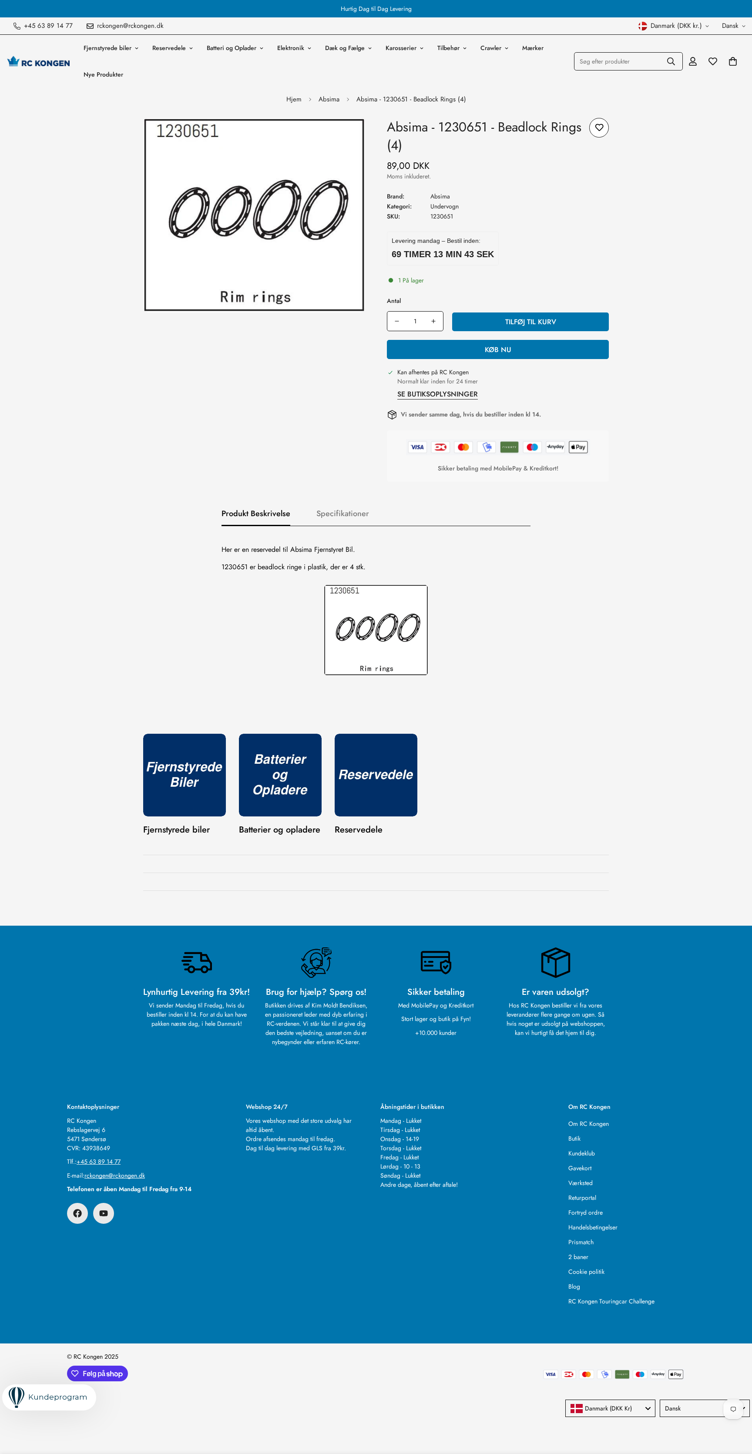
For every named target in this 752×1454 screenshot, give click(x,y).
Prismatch (581, 1242)
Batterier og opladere (279, 829)
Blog (574, 1286)
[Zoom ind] (346, 136)
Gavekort (579, 1168)
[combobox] (610, 1408)
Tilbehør (448, 48)
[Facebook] (77, 1213)
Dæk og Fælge (345, 48)
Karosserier (401, 48)
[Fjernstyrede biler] (184, 775)
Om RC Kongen (588, 1123)
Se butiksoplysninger (437, 394)
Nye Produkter (103, 74)
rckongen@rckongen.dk (114, 1175)
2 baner (578, 1257)
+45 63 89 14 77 (99, 1161)
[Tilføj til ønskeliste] (599, 128)
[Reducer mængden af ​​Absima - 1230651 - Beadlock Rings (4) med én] (396, 321)
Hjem (294, 99)
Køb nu (498, 350)
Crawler (490, 48)
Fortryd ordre (585, 1212)
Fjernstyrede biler (107, 48)
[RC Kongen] (38, 61)
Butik (574, 1138)
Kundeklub (581, 1153)
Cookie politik (586, 1271)
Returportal (582, 1197)
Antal (394, 300)
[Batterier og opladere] (280, 775)
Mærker (533, 48)
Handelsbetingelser (593, 1227)
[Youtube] (103, 1213)
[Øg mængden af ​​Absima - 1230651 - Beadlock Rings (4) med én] (433, 321)
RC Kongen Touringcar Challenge (611, 1301)
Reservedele (169, 48)
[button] (733, 61)
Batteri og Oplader (231, 48)
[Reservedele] (376, 775)
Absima (329, 99)
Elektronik (290, 48)
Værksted (580, 1183)
